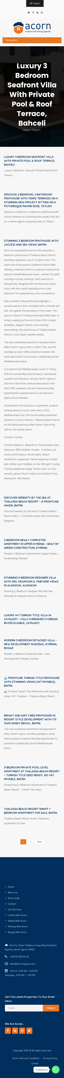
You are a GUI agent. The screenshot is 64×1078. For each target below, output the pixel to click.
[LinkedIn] (37, 12)
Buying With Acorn (17, 932)
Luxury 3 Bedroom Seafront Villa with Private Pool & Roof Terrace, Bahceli (29, 160)
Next (39, 841)
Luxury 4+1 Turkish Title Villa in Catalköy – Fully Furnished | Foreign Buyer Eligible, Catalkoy (31, 619)
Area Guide (13, 898)
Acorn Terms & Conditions (26, 1058)
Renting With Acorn (18, 926)
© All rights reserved (40, 1050)
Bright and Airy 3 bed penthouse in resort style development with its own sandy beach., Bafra (30, 719)
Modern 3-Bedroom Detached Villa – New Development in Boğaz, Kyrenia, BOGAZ (30, 644)
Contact (12, 903)
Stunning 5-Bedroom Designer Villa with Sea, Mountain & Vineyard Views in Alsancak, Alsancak (31, 581)
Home (26, 130)
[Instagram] (42, 12)
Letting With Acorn (17, 915)
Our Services (14, 909)
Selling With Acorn (17, 920)
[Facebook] (33, 12)
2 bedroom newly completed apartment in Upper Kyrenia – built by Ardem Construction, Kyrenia (31, 544)
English (36, 3)
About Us (12, 892)
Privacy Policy (50, 1058)
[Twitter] (29, 12)
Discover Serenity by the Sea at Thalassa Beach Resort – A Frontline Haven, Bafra (31, 501)
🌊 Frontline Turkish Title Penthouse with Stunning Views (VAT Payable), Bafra (32, 681)
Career (35, 1063)
